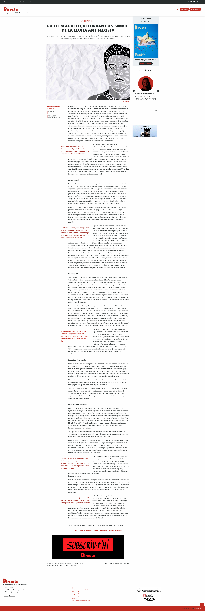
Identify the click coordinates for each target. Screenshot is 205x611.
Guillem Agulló (103, 530)
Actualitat (157, 13)
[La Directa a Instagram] (200, 2)
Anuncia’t (169, 1)
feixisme (95, 530)
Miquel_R (51, 108)
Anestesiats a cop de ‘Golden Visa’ (116, 563)
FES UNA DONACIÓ (195, 9)
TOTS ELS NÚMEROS (145, 63)
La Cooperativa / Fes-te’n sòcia (81, 590)
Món (30, 13)
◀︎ (134, 91)
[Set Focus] (178, 9)
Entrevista (179, 13)
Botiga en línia (149, 1)
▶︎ (158, 91)
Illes (18, 13)
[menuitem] (6, 13)
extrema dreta (88, 530)
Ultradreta (88, 20)
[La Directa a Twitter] (194, 2)
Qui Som (139, 1)
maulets (111, 530)
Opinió (185, 13)
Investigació (172, 13)
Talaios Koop (191, 608)
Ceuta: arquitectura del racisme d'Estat (145, 97)
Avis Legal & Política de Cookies (81, 600)
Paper (197, 13)
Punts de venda (160, 1)
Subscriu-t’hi (75, 592)
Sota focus (150, 13)
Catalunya (6, 13)
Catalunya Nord (24, 13)
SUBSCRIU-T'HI (184, 9)
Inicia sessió (185, 1)
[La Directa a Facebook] (191, 2)
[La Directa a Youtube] (197, 2)
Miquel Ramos (54, 106)
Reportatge (164, 13)
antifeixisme (79, 530)
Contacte (177, 1)
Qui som (74, 588)
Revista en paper (76, 596)
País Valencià (13, 13)
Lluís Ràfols (126, 101)
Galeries (191, 13)
